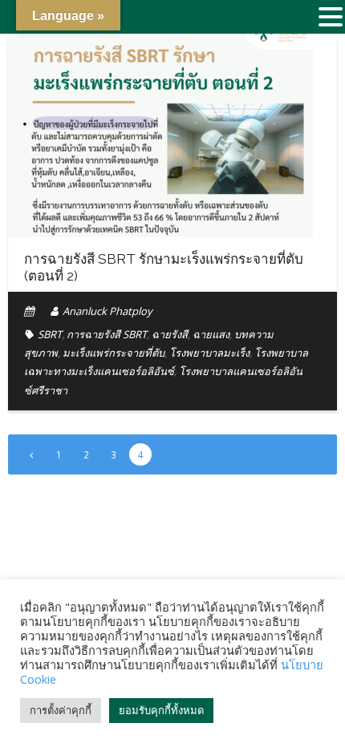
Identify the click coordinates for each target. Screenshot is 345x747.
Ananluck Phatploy (107, 311)
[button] (331, 18)
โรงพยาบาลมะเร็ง (209, 352)
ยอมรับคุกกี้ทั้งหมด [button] (161, 710)
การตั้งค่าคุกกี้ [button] (60, 710)
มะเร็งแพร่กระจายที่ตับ (113, 352)
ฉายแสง (211, 334)
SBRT (50, 334)
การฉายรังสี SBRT (107, 334)
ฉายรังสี (170, 334)
